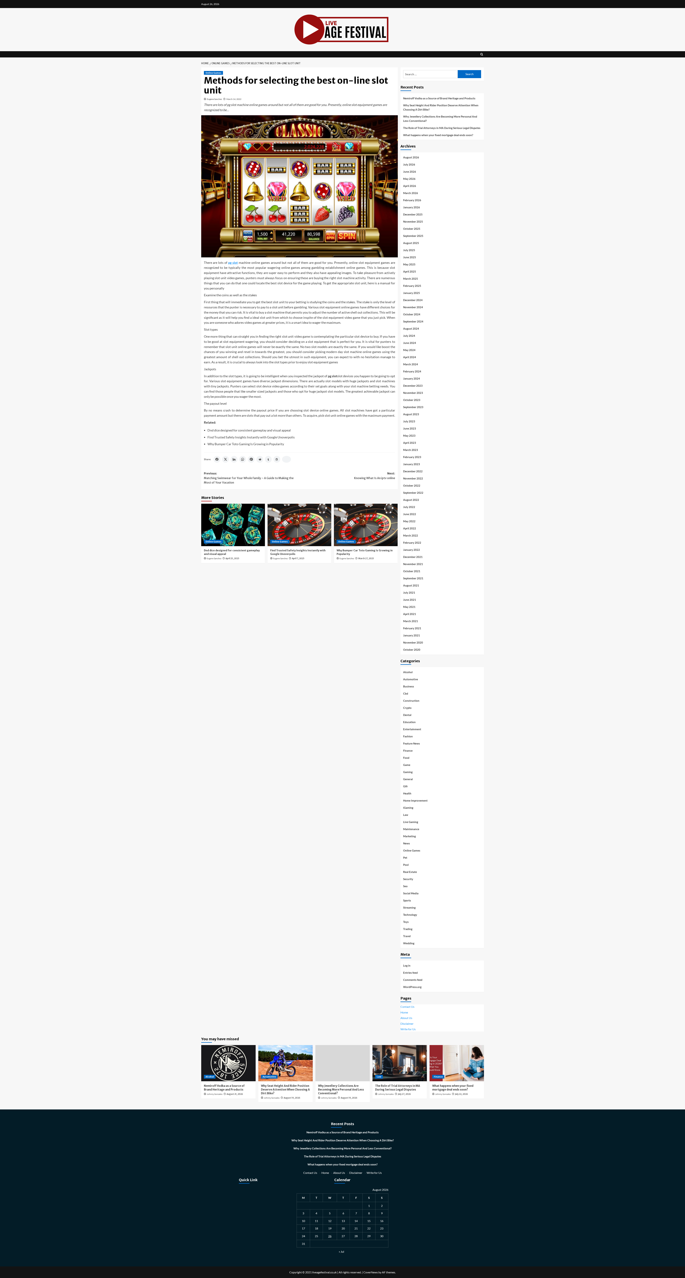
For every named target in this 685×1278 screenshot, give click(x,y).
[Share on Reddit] (259, 459)
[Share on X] (225, 459)
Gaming (408, 772)
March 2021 (410, 621)
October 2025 (411, 228)
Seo (405, 886)
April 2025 (409, 271)
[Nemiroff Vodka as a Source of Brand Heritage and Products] (228, 1063)
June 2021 (409, 599)
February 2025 (412, 285)
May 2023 (409, 435)
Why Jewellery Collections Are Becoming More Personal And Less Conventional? (440, 118)
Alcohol (408, 672)
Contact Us (407, 1006)
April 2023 (409, 442)
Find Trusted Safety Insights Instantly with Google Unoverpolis (251, 437)
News (406, 843)
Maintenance (411, 829)
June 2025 (409, 257)
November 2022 (413, 478)
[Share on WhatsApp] (242, 459)
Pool (406, 864)
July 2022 (409, 507)
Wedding (408, 943)
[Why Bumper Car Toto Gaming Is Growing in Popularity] (366, 525)
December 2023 (413, 385)
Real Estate (410, 871)
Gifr (405, 786)
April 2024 (409, 357)
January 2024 (411, 378)
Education (409, 722)
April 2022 (409, 528)
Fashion (408, 736)
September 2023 (413, 407)
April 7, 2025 (298, 558)
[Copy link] (286, 459)
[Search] (482, 54)
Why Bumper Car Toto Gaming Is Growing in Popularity (245, 444)
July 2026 (409, 164)
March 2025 (410, 278)
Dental (407, 715)
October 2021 (411, 571)
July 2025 (409, 250)
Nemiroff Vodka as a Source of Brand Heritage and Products (439, 98)
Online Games (213, 73)
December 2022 (413, 471)
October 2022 (411, 485)
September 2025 (413, 235)
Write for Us (408, 1029)
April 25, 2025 (232, 558)
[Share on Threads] (276, 459)
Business (408, 686)
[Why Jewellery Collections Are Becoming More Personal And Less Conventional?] (342, 1063)
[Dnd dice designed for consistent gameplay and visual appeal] (233, 525)
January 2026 (411, 207)
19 (329, 1228)
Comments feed (412, 979)
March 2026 (410, 193)
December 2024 (413, 300)
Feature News (411, 743)
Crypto (407, 707)
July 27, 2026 (404, 1094)
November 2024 (413, 307)
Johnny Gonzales (214, 1094)
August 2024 (411, 328)
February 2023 (412, 457)
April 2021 (409, 614)
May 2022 (409, 521)
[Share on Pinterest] (251, 459)
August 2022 (411, 499)
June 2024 (409, 342)
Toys (406, 921)
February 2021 (412, 628)
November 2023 (413, 392)
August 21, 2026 (235, 1094)
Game (406, 764)
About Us (406, 1018)
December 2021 (413, 556)
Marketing (409, 836)
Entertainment (412, 729)
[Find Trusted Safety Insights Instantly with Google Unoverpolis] (299, 525)
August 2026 (411, 157)
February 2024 (412, 371)
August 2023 (411, 414)
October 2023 (411, 400)
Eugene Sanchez (214, 99)
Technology (410, 914)
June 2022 (409, 514)
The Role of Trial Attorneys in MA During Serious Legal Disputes (441, 127)
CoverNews (370, 1272)
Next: (374, 476)
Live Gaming (410, 822)
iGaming (408, 807)
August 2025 (411, 243)
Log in (406, 965)
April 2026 (409, 185)
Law (405, 814)
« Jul (341, 1251)
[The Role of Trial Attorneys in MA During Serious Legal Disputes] (399, 1063)
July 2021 (409, 592)
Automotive (410, 679)
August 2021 (411, 585)
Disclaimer (406, 1023)
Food (406, 757)
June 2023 (409, 428)
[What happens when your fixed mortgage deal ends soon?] (457, 1063)
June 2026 (409, 171)
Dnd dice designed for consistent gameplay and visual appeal (249, 430)
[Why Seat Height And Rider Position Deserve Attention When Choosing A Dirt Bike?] (285, 1063)
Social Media (410, 893)
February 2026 (412, 200)
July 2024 (409, 335)
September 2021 (413, 578)
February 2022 (412, 542)
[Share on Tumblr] (268, 459)
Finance (408, 750)
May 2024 (409, 350)
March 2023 (410, 449)
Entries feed (410, 972)
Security (408, 879)
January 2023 (411, 464)
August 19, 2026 (292, 1097)
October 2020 (411, 649)
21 (356, 1228)
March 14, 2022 (233, 99)
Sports (407, 900)
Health (407, 793)
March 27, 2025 (366, 558)
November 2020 (413, 642)
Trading (407, 929)
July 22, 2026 (461, 1094)
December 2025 (413, 214)
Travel (407, 936)
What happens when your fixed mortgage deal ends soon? (438, 135)
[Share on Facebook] (217, 459)
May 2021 (409, 606)
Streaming (409, 907)
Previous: (249, 478)
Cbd (405, 693)
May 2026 (409, 178)
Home (404, 1012)
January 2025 (411, 292)
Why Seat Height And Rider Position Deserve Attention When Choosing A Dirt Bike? (440, 107)
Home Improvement (415, 800)
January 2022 (411, 549)
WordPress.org (412, 987)
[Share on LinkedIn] (234, 459)
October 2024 (411, 314)
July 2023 (409, 421)
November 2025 (413, 221)
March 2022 (410, 535)
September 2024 (413, 321)
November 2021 (413, 564)
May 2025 (409, 264)
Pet (405, 857)
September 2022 (413, 492)
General (408, 779)
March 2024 (410, 364)
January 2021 (411, 635)
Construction (411, 700)
